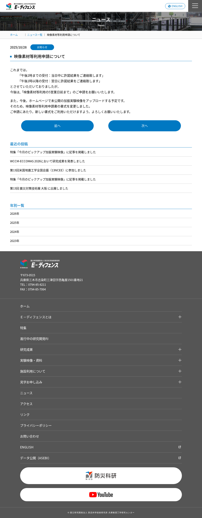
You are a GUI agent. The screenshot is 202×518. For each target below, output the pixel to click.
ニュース (26, 392)
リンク (25, 414)
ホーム (14, 34)
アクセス (26, 403)
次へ (144, 125)
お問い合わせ (29, 436)
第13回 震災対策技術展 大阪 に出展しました (39, 188)
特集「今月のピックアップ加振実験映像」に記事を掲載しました (53, 152)
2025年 (14, 222)
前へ (57, 125)
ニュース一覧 (34, 34)
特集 (23, 327)
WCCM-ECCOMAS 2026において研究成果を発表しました (47, 161)
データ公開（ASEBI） (35, 457)
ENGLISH (177, 6)
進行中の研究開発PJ (34, 338)
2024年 (14, 232)
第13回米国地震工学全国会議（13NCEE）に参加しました (48, 170)
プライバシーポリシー (36, 425)
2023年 (14, 241)
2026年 (14, 213)
